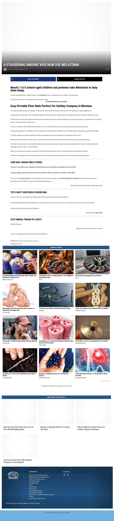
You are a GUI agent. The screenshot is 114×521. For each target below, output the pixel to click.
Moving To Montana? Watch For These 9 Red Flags (55, 428)
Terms (31, 485)
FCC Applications (33, 483)
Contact (31, 496)
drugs (19, 241)
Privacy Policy (33, 489)
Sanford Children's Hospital (69, 178)
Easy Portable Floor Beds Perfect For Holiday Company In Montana (51, 106)
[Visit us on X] (68, 475)
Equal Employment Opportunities (38, 475)
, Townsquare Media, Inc (22, 503)
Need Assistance (40, 479)
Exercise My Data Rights (35, 492)
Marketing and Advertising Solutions (39, 477)
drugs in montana (27, 241)
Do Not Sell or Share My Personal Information (41, 494)
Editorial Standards (34, 481)
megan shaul (98, 213)
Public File (31, 479)
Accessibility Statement (35, 490)
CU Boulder (42, 95)
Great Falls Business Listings (37, 498)
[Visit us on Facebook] (65, 475)
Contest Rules (33, 487)
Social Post (35, 241)
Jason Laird (10, 69)
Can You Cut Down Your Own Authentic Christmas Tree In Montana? (18, 461)
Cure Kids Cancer (25, 178)
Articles (20, 244)
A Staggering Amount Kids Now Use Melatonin (31, 234)
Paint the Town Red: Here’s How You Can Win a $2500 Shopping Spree (18, 428)
